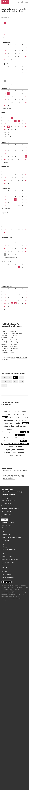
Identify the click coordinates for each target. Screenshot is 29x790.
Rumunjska (14, 441)
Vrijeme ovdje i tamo (8, 500)
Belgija (8, 414)
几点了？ (13, 591)
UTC (2, 544)
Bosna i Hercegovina (18, 414)
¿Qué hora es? (5, 592)
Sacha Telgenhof (22, 357)
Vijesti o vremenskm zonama (11, 537)
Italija (18, 423)
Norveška (6, 438)
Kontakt (4, 567)
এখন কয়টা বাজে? (4, 594)
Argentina (7, 411)
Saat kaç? (12, 598)
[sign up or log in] (22, 2)
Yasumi (13, 357)
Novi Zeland (15, 438)
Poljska (23, 438)
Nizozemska (9, 435)
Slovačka (10, 446)
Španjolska (22, 452)
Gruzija (18, 420)
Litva (21, 429)
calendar (13, 10)
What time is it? (5, 591)
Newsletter (5, 540)
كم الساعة (23, 592)
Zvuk (3, 528)
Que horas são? (20, 594)
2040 (9, 18)
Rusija (24, 441)
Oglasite (4, 572)
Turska (19, 447)
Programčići (5, 534)
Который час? (12, 594)
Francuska (8, 420)
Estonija (18, 417)
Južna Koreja (21, 426)
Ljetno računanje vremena (10, 509)
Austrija (24, 411)
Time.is (5, 2)
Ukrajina (6, 452)
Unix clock (4, 547)
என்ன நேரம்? (18, 598)
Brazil (5, 417)
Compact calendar (7, 522)
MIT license (5, 359)
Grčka (24, 420)
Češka (14, 452)
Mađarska (15, 432)
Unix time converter (8, 550)
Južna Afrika (9, 426)
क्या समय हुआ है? (19, 591)
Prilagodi (4, 554)
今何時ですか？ (5, 598)
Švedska (10, 455)
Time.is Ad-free (6, 556)
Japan (25, 423)
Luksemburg (18, 11)
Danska (11, 417)
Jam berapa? (4, 596)
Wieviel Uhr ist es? (14, 596)
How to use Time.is (7, 562)
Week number (6, 525)
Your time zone (6, 503)
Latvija (16, 429)
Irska (11, 423)
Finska (26, 417)
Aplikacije (4, 532)
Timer (3, 517)
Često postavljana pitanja (9, 559)
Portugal (6, 441)
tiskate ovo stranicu (9, 478)
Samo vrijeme (6, 511)
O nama (4, 565)
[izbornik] (27, 2)
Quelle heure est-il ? (15, 592)
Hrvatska (5, 423)
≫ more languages (14, 599)
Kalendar (4, 519)
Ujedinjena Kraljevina (15, 450)
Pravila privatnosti (7, 577)
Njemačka (20, 435)
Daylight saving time (9, 84)
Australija (16, 411)
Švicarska (18, 455)
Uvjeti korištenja (6, 574)
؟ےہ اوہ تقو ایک (4, 599)
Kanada (9, 429)
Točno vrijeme (6, 498)
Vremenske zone (7, 506)
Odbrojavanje (6, 514)
